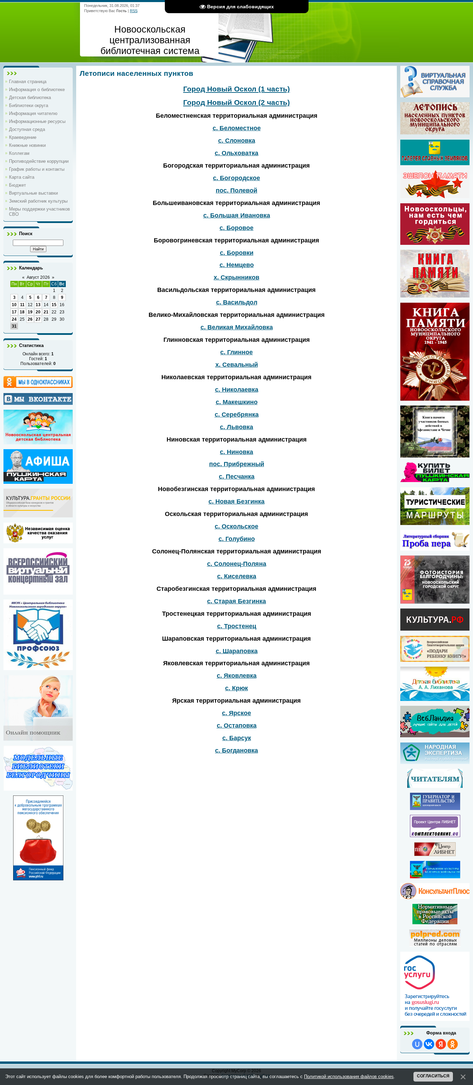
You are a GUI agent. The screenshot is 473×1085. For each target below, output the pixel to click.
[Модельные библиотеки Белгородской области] (38, 788)
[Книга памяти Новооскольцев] (435, 295)
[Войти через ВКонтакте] (429, 1044)
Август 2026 (38, 277)
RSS (133, 11)
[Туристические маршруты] (435, 522)
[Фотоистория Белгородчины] (435, 601)
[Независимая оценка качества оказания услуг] (38, 541)
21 (46, 312)
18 (22, 312)
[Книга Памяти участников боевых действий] (435, 455)
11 (22, 304)
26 (30, 319)
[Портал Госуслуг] (435, 1018)
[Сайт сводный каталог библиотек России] (435, 834)
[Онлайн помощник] (38, 738)
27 (38, 319)
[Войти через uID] (417, 1044)
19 (30, 312)
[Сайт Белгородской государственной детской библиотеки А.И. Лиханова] (435, 684)
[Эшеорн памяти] (435, 184)
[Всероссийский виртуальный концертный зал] (38, 592)
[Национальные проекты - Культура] (435, 628)
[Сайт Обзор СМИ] (435, 944)
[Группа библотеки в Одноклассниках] (38, 382)
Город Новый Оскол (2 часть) (236, 102)
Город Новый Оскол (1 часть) (236, 89)
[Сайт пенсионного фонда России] (38, 878)
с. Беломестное (237, 128)
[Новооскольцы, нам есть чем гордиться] (435, 242)
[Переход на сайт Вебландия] (435, 735)
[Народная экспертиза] (435, 761)
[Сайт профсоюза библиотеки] (38, 668)
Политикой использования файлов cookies (349, 1076)
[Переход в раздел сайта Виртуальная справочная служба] (435, 95)
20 (38, 312)
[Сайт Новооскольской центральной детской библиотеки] (38, 442)
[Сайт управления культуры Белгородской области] (435, 876)
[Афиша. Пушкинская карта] (38, 481)
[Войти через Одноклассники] (452, 1044)
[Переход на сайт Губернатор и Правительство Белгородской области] (435, 807)
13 (38, 304)
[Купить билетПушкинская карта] (435, 479)
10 (14, 304)
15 (54, 304)
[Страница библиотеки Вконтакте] (38, 399)
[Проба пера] (435, 548)
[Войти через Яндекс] (441, 1044)
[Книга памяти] (435, 398)
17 (14, 312)
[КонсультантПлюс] (435, 896)
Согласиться (433, 1076)
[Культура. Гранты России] (38, 515)
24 (14, 319)
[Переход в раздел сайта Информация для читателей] (435, 785)
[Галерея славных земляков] (435, 152)
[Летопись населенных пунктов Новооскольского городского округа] (435, 118)
